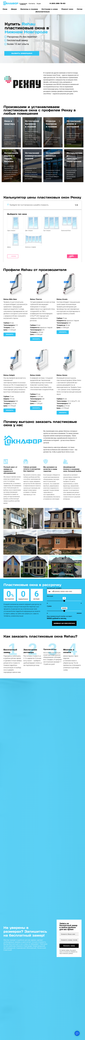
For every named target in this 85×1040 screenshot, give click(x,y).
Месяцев (50, 596)
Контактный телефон (54, 588)
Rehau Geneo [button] (62, 375)
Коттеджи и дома (50, 9)
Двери (14, 9)
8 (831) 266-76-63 (57, 3)
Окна (5, 9)
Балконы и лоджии (29, 9)
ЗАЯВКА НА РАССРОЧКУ (64, 623)
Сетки (79, 9)
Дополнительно (42, 12)
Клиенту (23, 4)
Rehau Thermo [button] (36, 299)
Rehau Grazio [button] (62, 299)
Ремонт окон (67, 9)
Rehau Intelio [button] (35, 375)
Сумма (49, 606)
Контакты (32, 3)
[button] (21, 53)
